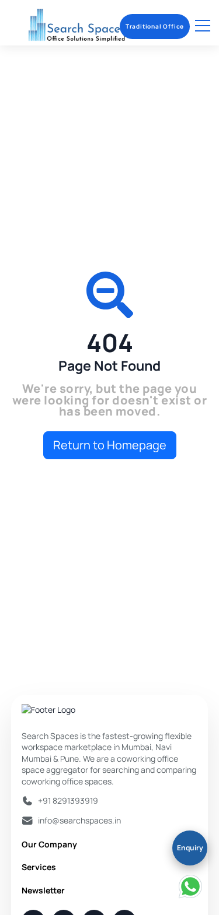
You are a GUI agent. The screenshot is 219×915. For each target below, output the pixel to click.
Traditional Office (155, 26)
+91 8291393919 (68, 800)
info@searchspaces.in (79, 820)
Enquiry (190, 848)
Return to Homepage (109, 445)
